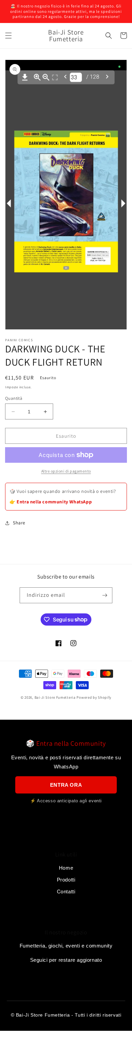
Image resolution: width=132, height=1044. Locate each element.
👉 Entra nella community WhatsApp (50, 502)
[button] (8, 35)
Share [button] (19, 523)
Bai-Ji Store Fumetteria (55, 697)
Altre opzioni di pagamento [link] (66, 471)
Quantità (13, 398)
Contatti (66, 891)
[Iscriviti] (104, 595)
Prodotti (66, 880)
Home (66, 868)
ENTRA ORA (66, 785)
